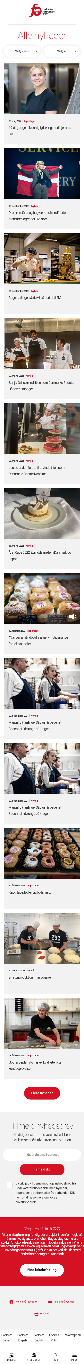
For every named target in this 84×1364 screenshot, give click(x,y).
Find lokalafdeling (42, 1270)
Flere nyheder (42, 1093)
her (18, 1197)
